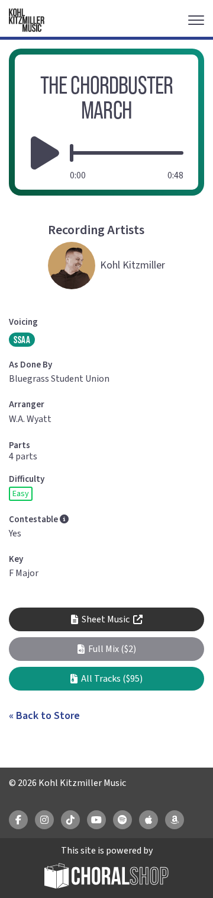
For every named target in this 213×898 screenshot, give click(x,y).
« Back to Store (44, 715)
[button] (106, 649)
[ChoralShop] (106, 877)
